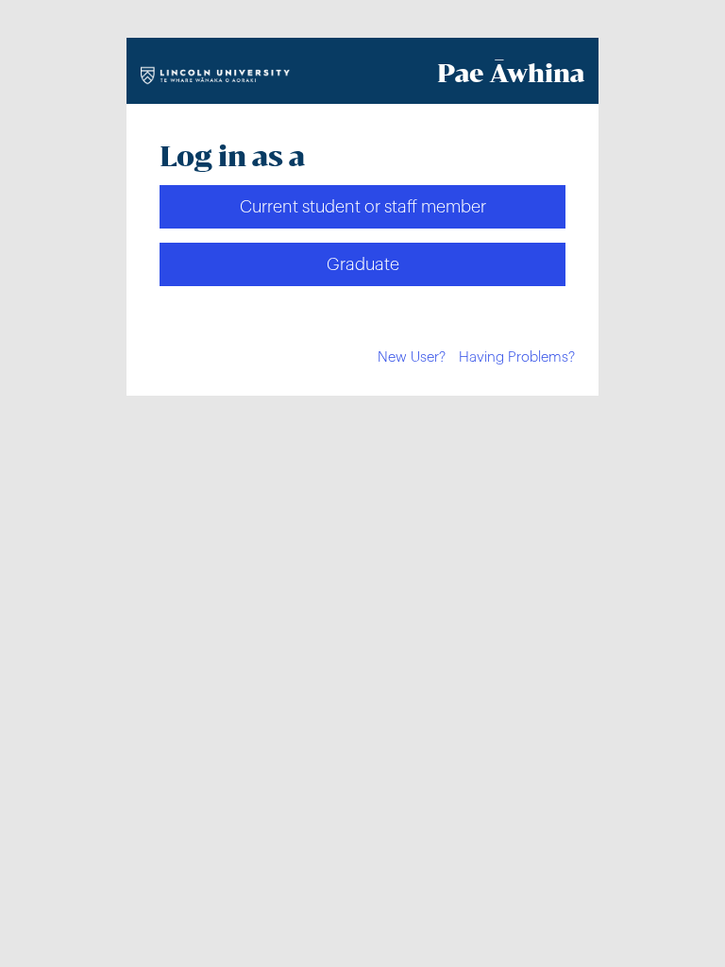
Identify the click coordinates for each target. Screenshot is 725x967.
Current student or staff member (363, 206)
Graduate (363, 264)
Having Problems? (517, 357)
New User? (412, 357)
